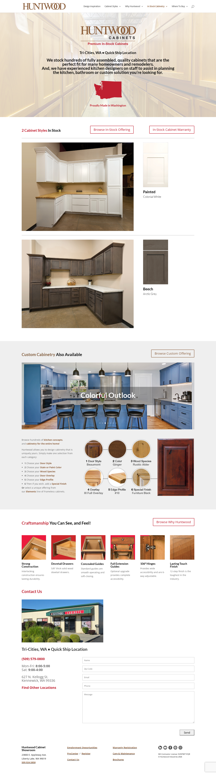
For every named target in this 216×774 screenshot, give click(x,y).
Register (86, 753)
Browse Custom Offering (173, 353)
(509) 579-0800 (33, 659)
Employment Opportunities (82, 747)
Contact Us (73, 759)
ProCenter (72, 753)
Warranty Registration (125, 747)
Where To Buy (178, 6)
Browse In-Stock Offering (112, 129)
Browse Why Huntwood (173, 522)
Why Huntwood (132, 6)
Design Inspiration (91, 6)
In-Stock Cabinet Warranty (172, 129)
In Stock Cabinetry (155, 6)
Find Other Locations (39, 687)
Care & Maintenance (124, 753)
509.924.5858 (29, 762)
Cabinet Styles (111, 6)
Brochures (118, 759)
